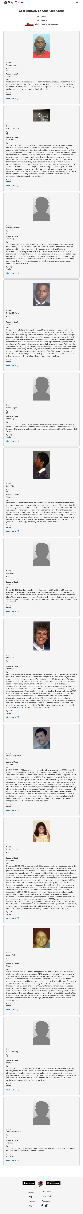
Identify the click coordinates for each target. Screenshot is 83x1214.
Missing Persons (41, 24)
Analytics (44, 20)
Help (30, 1196)
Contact (32, 1201)
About (31, 1192)
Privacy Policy (47, 1196)
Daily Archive (53, 24)
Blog (30, 1206)
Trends (37, 20)
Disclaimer (46, 1201)
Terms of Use (47, 1191)
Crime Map (41, 16)
